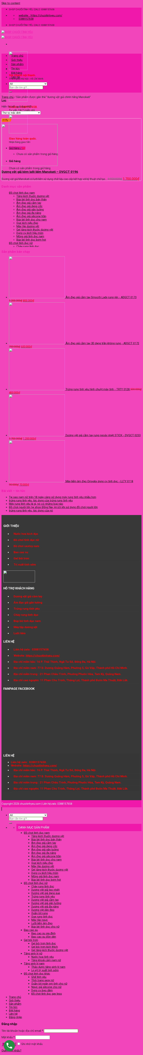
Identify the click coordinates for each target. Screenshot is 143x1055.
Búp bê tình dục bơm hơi (31, 239)
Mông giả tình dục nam (30, 236)
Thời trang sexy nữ (42, 980)
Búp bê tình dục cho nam (31, 219)
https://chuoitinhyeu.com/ (43, 655)
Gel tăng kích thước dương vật (34, 229)
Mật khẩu (8, 1037)
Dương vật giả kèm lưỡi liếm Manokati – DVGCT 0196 (40, 172)
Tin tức (15, 68)
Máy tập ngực (39, 920)
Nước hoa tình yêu (42, 957)
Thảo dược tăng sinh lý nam (48, 967)
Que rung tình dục (42, 916)
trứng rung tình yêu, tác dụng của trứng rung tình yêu (41, 500)
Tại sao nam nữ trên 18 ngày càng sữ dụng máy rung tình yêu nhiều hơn (52, 497)
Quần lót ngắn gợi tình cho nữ (49, 983)
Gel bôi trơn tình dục (43, 943)
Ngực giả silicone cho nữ (46, 987)
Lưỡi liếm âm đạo (42, 923)
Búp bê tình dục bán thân (31, 199)
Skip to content (10, 3)
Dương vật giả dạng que (45, 893)
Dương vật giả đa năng (45, 906)
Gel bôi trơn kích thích (44, 946)
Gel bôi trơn (31, 940)
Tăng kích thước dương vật (32, 196)
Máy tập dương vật (27, 226)
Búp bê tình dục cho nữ (45, 926)
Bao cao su (31, 930)
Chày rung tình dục (27, 246)
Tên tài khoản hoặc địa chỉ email (22, 1030)
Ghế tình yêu (38, 977)
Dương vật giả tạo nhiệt (45, 889)
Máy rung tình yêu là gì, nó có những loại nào (36, 504)
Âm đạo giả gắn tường (30, 209)
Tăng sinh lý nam (34, 963)
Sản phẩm (17, 64)
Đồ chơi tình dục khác (37, 973)
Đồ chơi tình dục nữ (21, 243)
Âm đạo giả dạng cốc (29, 206)
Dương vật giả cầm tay (45, 900)
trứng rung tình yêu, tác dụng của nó (31, 510)
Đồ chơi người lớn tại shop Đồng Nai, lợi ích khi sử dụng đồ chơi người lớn (53, 507)
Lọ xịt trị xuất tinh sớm (45, 970)
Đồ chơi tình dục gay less (46, 993)
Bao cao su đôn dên (43, 936)
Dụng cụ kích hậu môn (29, 233)
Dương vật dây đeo (42, 910)
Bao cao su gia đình (43, 933)
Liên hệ (15, 77)
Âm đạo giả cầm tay (28, 203)
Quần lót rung (39, 913)
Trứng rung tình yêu (43, 896)
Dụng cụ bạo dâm (42, 990)
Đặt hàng (16, 73)
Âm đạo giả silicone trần (31, 216)
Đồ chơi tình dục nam (22, 192)
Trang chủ (17, 55)
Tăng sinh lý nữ (33, 953)
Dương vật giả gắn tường (46, 903)
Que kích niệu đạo (27, 223)
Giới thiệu (17, 60)
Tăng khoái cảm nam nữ (46, 960)
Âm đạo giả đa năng (28, 213)
